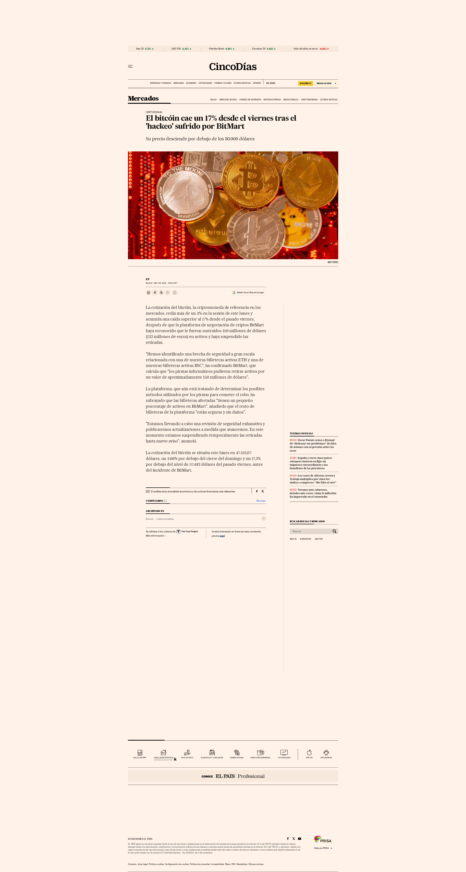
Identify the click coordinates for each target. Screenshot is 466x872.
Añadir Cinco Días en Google (250, 292)
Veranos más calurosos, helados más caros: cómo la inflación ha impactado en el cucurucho (313, 493)
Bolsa (213, 99)
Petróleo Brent (216, 49)
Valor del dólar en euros (306, 49)
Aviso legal (143, 864)
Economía (191, 83)
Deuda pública (290, 99)
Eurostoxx (305, 539)
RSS (234, 864)
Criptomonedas (309, 99)
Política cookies (156, 864)
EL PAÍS (269, 82)
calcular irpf (139, 758)
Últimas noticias (242, 83)
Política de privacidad (200, 864)
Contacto (132, 864)
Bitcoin (150, 518)
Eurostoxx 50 (259, 49)
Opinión (257, 83)
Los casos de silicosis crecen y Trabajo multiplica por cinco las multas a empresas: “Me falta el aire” (313, 479)
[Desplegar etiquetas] (263, 518)
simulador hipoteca (163, 758)
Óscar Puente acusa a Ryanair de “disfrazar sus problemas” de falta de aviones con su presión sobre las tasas (313, 445)
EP (147, 279)
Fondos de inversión (250, 99)
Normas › (261, 500)
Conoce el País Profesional (233, 776)
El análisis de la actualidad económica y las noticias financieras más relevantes (193, 491)
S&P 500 (176, 49)
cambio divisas (237, 758)
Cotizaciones (205, 83)
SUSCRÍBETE (306, 83)
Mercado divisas (228, 99)
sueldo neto (187, 758)
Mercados (178, 83)
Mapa (227, 864)
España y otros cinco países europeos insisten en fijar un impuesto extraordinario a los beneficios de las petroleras (311, 463)
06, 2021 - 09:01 (165, 283)
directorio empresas (260, 758)
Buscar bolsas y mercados (307, 521)
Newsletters (242, 864)
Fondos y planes (222, 83)
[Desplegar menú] (130, 66)
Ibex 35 (140, 49)
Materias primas (272, 99)
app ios (309, 758)
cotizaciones (284, 758)
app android (326, 758)
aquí (222, 535)
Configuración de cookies (177, 864)
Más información (155, 535)
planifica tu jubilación (212, 758)
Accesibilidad (217, 864)
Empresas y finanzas (160, 83)
